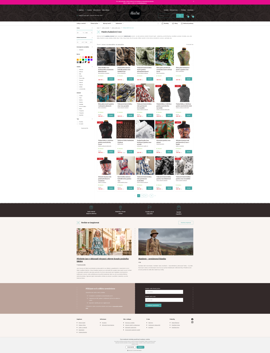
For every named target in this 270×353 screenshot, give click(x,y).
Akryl (80, 97)
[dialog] (135, 345)
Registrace (190, 10)
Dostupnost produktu (83, 47)
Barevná (81, 69)
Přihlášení (183, 10)
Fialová (81, 84)
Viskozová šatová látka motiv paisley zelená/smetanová (144, 69)
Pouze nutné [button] (130, 347)
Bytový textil (82, 322)
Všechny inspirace (186, 222)
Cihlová (81, 82)
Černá (80, 76)
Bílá (80, 73)
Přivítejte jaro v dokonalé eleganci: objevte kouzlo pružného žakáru (103, 260)
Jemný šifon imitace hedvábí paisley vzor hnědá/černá (124, 69)
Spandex (81, 115)
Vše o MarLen (97, 10)
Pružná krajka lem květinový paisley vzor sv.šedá (144, 142)
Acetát (80, 95)
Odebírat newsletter (153, 305)
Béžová (81, 71)
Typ (78, 119)
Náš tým (150, 322)
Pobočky (166, 10)
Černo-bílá (81, 78)
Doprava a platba (129, 322)
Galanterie (81, 330)
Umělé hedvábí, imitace (122, 182)
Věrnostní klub (174, 10)
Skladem (81, 49)
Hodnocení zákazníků (154, 325)
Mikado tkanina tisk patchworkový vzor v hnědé (182, 142)
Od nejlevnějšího (110, 44)
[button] (78, 57)
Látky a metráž (105, 27)
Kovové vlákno (82, 106)
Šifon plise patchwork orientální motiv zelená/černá (164, 69)
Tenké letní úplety (160, 144)
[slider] (77, 30)
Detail (111, 79)
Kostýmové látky (82, 264)
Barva (78, 54)
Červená (81, 80)
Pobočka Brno (175, 327)
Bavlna (80, 100)
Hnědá (80, 86)
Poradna (104, 322)
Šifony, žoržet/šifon (122, 73)
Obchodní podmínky (130, 327)
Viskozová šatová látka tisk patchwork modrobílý (144, 178)
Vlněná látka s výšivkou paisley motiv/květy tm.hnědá (163, 106)
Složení (79, 92)
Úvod (98, 27)
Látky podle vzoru (116, 27)
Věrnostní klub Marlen (108, 325)
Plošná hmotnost (81, 37)
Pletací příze (82, 325)
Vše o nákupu (105, 10)
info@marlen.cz (142, 3)
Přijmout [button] (140, 347)
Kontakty (150, 327)
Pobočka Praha (176, 325)
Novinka (81, 121)
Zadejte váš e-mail (150, 296)
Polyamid (81, 110)
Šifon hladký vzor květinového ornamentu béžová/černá (105, 69)
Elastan (81, 102)
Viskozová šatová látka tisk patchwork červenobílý (144, 106)
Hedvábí (81, 104)
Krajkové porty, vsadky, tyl (142, 146)
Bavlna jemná (120, 144)
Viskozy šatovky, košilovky (142, 73)
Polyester (81, 113)
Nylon (80, 108)
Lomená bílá (82, 89)
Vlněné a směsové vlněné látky (163, 109)
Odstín (78, 66)
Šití (140, 262)
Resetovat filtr (84, 128)
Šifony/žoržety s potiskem (103, 73)
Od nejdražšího (120, 44)
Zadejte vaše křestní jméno (152, 288)
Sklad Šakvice (175, 322)
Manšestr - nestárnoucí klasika (152, 259)
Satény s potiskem (180, 146)
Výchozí (104, 44)
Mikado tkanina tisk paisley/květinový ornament (104, 178)
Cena (78, 28)
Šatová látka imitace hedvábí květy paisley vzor (124, 178)
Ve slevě (81, 123)
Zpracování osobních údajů (132, 330)
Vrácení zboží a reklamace (132, 325)
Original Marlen (83, 332)
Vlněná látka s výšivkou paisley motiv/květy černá (105, 142)
